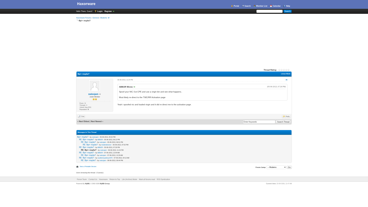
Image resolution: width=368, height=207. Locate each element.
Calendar (277, 6)
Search (248, 6)
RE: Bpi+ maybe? (86, 139)
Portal (236, 6)
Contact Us (93, 179)
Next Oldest (84, 121)
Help (288, 6)
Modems (103, 18)
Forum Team (82, 179)
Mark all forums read (147, 179)
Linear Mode (285, 74)
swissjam (93, 94)
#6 (286, 80)
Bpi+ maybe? (82, 137)
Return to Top (115, 179)
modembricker (106, 145)
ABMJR (100, 139)
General (96, 18)
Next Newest (96, 121)
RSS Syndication (163, 179)
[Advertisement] (184, 43)
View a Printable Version (88, 166)
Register (108, 11)
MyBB (87, 183)
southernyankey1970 (105, 158)
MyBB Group (105, 183)
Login (99, 11)
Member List (261, 6)
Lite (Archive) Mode (129, 179)
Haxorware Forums (83, 18)
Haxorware (103, 179)
